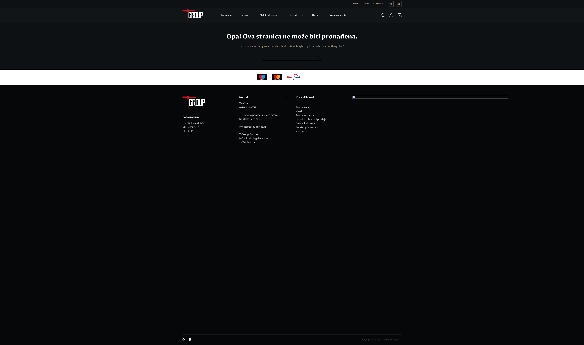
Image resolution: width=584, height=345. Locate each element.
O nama (366, 3)
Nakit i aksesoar (269, 15)
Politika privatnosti (307, 127)
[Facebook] (391, 4)
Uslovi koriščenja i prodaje (311, 119)
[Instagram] (399, 4)
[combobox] (289, 57)
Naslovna (226, 15)
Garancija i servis (305, 123)
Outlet (316, 15)
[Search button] (319, 57)
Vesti (355, 3)
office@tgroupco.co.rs (252, 126)
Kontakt (378, 3)
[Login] (391, 15)
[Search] (383, 15)
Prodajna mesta (337, 15)
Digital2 (397, 339)
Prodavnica (302, 107)
